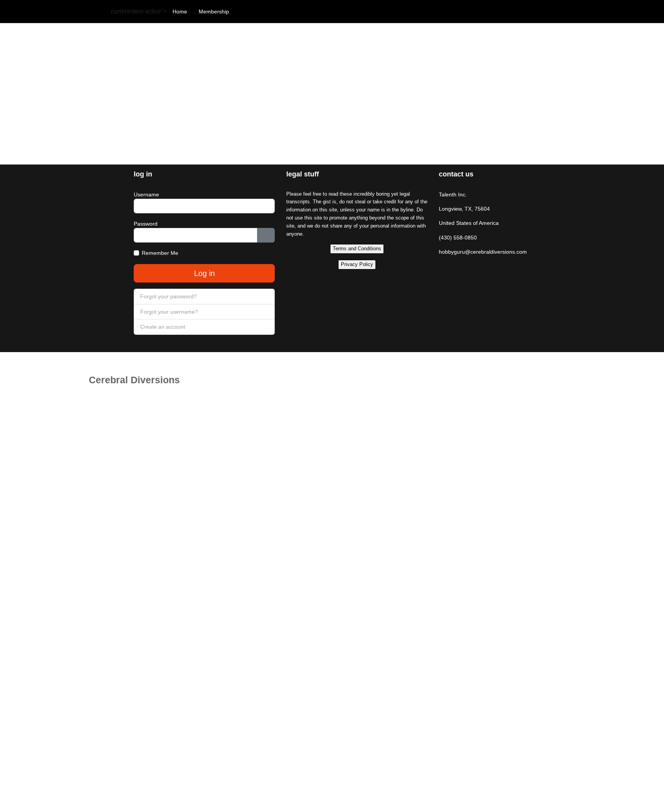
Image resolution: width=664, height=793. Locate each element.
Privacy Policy (357, 264)
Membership (214, 11)
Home (180, 11)
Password (146, 224)
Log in (204, 273)
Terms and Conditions (357, 248)
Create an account (163, 327)
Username (146, 194)
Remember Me (160, 253)
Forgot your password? (168, 296)
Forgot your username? (169, 312)
